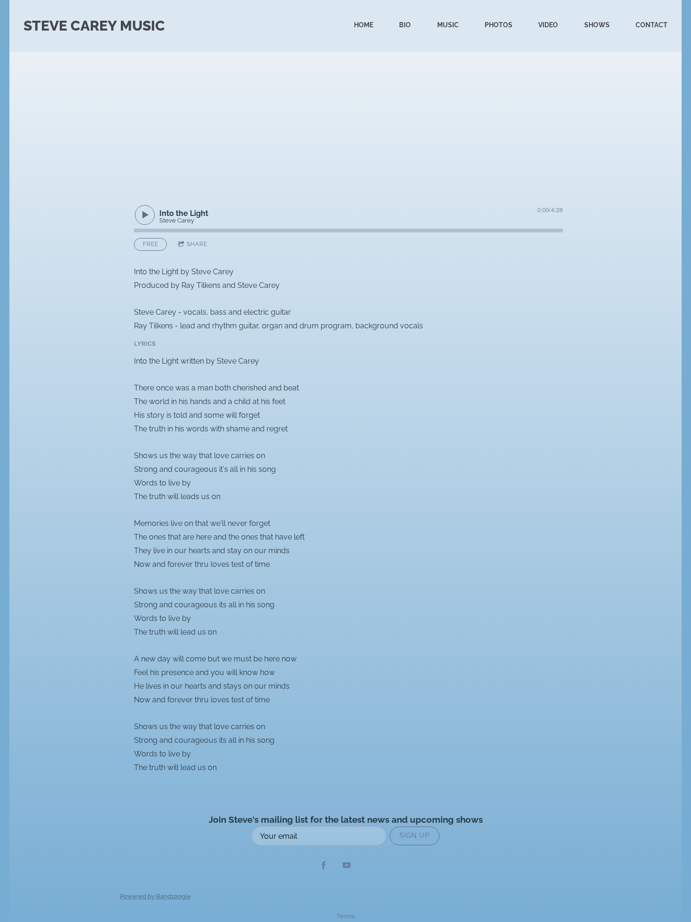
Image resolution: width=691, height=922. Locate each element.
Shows (597, 25)
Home (363, 25)
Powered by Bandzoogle (155, 896)
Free (150, 244)
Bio (405, 25)
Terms (345, 916)
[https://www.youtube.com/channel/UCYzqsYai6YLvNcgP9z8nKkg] (347, 866)
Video (548, 25)
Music (448, 25)
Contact (651, 25)
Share (197, 244)
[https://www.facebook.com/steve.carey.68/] (324, 866)
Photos (498, 25)
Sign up (415, 835)
